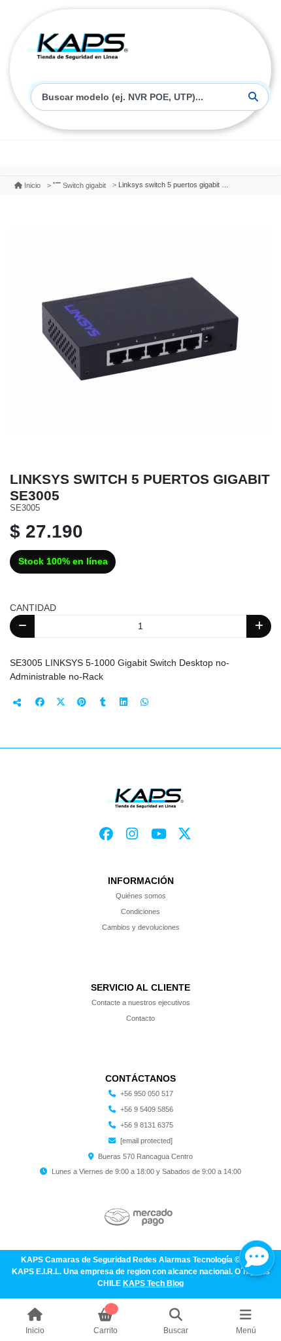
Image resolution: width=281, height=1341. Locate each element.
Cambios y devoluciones (141, 927)
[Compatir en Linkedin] (123, 702)
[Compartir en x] (61, 702)
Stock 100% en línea (63, 561)
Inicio (32, 185)
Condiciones (140, 911)
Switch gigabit (84, 185)
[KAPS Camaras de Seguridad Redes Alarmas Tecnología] (77, 45)
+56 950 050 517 (146, 1093)
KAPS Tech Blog (153, 1283)
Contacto (140, 1018)
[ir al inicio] (145, 797)
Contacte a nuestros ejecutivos (140, 1002)
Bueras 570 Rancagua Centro (145, 1156)
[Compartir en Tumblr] (102, 702)
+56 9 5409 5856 (146, 1109)
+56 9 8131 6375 (146, 1125)
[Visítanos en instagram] (132, 834)
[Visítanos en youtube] (158, 834)
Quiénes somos (141, 896)
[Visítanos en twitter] (185, 834)
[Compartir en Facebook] (40, 702)
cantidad (33, 607)
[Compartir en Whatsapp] (144, 702)
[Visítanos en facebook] (106, 834)
